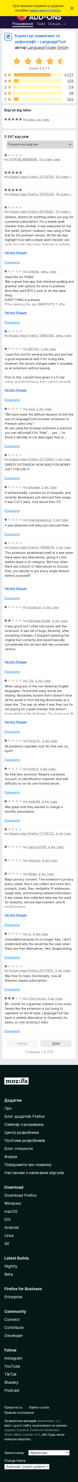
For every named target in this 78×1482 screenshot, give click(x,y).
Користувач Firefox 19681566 (32, 335)
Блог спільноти (18, 1148)
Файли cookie (39, 1407)
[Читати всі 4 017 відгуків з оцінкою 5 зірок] (38, 75)
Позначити (12, 262)
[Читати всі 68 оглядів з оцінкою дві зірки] (38, 93)
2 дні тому (48, 349)
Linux (9, 1235)
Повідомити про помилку (28, 1164)
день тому (49, 271)
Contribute (14, 1327)
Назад (22, 1043)
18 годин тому (66, 194)
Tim (31, 681)
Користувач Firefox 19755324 (32, 194)
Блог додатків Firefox (24, 1116)
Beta (8, 1274)
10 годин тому (49, 159)
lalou (31, 119)
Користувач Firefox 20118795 (32, 177)
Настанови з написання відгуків (34, 1172)
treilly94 (34, 801)
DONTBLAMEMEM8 (23, 159)
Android (11, 1227)
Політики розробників (24, 1140)
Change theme (15, 1460)
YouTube (12, 1366)
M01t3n (33, 349)
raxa (31, 409)
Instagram (13, 1358)
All (6, 1243)
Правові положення (19, 1412)
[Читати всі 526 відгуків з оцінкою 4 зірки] (38, 81)
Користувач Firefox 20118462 (32, 211)
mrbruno (34, 860)
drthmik (33, 271)
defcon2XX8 (37, 847)
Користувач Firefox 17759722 (32, 833)
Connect (12, 1319)
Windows (12, 1203)
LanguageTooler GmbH (48, 47)
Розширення (22, 24)
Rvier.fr (33, 769)
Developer (13, 1335)
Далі (56, 1043)
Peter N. (34, 741)
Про (8, 1108)
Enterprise (13, 1297)
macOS (10, 1211)
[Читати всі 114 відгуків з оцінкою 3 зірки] (38, 87)
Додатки (13, 1100)
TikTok (10, 1374)
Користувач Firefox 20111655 (31, 970)
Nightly (10, 1266)
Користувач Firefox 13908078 (32, 547)
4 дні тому (51, 607)
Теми (40, 24)
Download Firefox (20, 1195)
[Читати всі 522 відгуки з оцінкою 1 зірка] (38, 99)
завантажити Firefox (44, 10)
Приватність (13, 1407)
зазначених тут (48, 1421)
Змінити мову (14, 1453)
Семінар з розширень (24, 1124)
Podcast (12, 1390)
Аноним (34, 487)
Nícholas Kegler (39, 621)
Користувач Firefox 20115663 (32, 459)
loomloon (35, 607)
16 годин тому (66, 177)
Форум (10, 1156)
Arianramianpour (39, 520)
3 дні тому (49, 487)
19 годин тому (66, 211)
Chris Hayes (37, 998)
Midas (32, 874)
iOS (7, 1219)
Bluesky (11, 1382)
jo (29, 934)
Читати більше (15, 252)
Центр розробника (21, 1132)
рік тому (43, 119)
